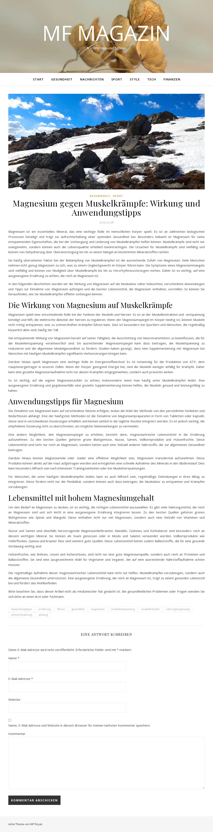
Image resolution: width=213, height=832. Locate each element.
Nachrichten (92, 79)
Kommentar (16, 734)
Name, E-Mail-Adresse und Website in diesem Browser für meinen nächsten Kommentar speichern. (79, 725)
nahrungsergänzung (177, 609)
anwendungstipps (21, 609)
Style (135, 79)
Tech (151, 79)
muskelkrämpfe (150, 609)
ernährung (44, 609)
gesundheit (77, 609)
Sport (116, 79)
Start (38, 79)
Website (14, 699)
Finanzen (171, 79)
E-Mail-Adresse (20, 679)
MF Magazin (106, 32)
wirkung (43, 615)
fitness (61, 609)
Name (13, 658)
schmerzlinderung (21, 615)
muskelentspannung (123, 609)
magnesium (98, 609)
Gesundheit (62, 79)
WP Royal (36, 824)
